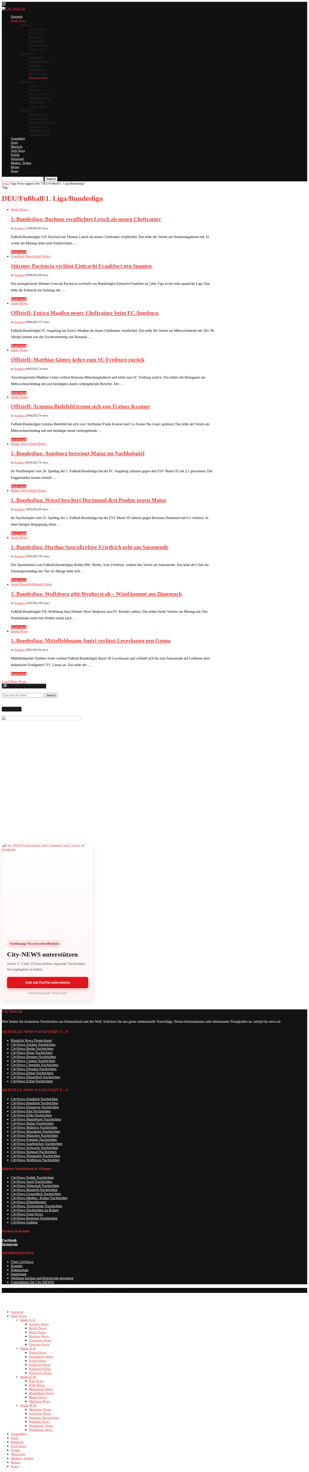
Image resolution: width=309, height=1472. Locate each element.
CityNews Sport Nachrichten (31, 1182)
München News (38, 114)
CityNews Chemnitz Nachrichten (34, 1065)
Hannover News (38, 77)
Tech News (18, 150)
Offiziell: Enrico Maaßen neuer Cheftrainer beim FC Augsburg (84, 313)
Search (51, 179)
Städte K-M (27, 81)
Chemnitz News (38, 45)
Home (6, 183)
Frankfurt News (38, 69)
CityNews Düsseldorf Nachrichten (35, 1077)
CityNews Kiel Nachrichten (31, 1111)
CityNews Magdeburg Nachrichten (36, 1119)
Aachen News (37, 28)
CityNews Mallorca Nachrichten (34, 1127)
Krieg (14, 171)
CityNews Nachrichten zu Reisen (35, 1210)
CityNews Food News (27, 1214)
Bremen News (37, 41)
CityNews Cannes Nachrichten (33, 1061)
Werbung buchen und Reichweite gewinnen (42, 1278)
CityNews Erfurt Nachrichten (32, 1081)
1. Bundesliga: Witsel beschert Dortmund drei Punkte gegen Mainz (88, 500)
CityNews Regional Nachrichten (34, 1218)
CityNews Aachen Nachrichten (33, 1044)
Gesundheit (18, 138)
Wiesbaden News (39, 130)
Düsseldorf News (39, 61)
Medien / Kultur (21, 163)
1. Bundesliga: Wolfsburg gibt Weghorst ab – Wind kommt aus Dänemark (96, 594)
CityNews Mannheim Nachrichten (35, 1131)
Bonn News (36, 37)
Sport (14, 142)
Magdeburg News (39, 98)
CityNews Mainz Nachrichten (32, 1123)
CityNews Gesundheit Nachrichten (36, 1194)
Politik (15, 155)
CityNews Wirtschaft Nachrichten (35, 1186)
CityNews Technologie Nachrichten (36, 1206)
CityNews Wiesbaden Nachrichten (35, 1156)
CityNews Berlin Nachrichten (32, 1049)
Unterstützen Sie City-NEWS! (32, 1282)
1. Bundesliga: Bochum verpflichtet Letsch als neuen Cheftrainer (86, 219)
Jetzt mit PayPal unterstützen (47, 982)
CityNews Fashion (24, 1222)
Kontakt (16, 1266)
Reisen (15, 167)
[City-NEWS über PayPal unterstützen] (47, 889)
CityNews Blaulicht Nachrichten (34, 1190)
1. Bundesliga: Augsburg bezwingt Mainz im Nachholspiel (78, 453)
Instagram (10, 1244)
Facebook (9, 1240)
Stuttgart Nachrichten (42, 122)
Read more (18, 252)
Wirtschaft (17, 159)
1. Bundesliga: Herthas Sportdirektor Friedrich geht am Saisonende (89, 547)
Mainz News (36, 102)
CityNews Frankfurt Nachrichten (34, 1099)
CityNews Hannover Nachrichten (35, 1107)
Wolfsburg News (39, 134)
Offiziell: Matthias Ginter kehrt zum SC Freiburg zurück (78, 360)
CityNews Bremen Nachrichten (33, 1057)
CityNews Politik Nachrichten (32, 1177)
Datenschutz (20, 1270)
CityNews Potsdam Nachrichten (34, 1140)
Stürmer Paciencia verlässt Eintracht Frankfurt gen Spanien (81, 266)
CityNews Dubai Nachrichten (32, 1073)
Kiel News (35, 85)
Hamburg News (38, 73)
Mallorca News (38, 106)
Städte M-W (27, 110)
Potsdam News (38, 126)
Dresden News (37, 49)
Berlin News (36, 33)
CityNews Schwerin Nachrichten (34, 1148)
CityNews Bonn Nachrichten (31, 1053)
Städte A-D (26, 24)
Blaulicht (16, 146)
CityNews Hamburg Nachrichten (34, 1103)
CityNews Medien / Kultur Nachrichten (39, 1198)
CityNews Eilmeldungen (28, 1202)
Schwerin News (38, 118)
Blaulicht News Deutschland (31, 1040)
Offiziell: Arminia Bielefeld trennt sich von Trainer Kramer (80, 406)
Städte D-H (26, 53)
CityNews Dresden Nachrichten (34, 1069)
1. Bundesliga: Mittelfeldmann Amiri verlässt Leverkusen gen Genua (91, 641)
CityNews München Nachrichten (34, 1135)
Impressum (18, 1274)
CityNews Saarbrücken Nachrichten (36, 1144)
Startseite (17, 16)
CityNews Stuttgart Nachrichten (34, 1152)
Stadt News (18, 20)
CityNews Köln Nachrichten (31, 1115)
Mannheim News (39, 94)
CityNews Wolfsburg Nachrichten (35, 1160)
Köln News (35, 89)
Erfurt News (36, 65)
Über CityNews (22, 1262)
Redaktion (19, 228)
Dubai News (36, 57)
